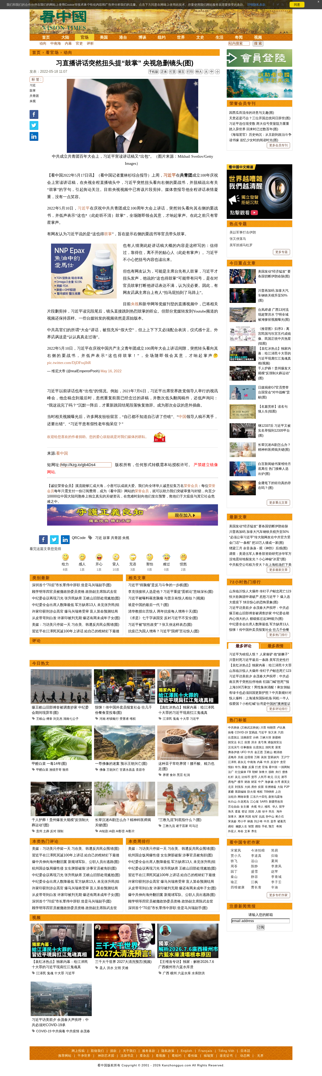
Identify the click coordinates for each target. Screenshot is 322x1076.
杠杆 (231, 777)
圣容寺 (140, 769)
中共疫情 (72, 1031)
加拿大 (263, 772)
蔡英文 (285, 781)
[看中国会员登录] (259, 58)
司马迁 (193, 826)
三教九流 (169, 826)
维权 (133, 718)
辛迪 (274, 887)
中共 (250, 752)
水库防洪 (198, 973)
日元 (277, 777)
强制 (60, 831)
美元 (238, 777)
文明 (117, 968)
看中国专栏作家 (245, 842)
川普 (263, 727)
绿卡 (265, 811)
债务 (285, 772)
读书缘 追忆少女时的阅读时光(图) (253, 140)
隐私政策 (168, 1050)
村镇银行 (112, 718)
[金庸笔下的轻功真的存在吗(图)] (243, 483)
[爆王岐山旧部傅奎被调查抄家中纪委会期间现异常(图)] (61, 672)
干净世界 (84, 1055)
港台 (123, 37)
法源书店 (127, 1055)
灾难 (125, 968)
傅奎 (49, 718)
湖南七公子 (71, 718)
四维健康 (238, 887)
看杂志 (145, 1055)
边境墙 (248, 757)
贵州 (39, 831)
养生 (254, 831)
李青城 (276, 877)
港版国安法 (275, 742)
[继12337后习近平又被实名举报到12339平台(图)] (243, 425)
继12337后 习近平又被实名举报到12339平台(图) (274, 430)
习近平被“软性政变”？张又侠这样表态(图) (160, 624)
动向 (42, 43)
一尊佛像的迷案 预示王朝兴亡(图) (121, 763)
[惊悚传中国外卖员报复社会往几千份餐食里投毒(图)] (124, 672)
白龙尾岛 (243, 801)
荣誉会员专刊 (243, 103)
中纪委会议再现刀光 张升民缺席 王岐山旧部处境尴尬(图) (76, 598)
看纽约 (177, 1055)
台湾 (277, 781)
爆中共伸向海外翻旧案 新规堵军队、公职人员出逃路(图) (75, 862)
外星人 (232, 831)
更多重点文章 (278, 502)
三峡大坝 (265, 737)
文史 (200, 37)
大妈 (247, 786)
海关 (231, 811)
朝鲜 (255, 772)
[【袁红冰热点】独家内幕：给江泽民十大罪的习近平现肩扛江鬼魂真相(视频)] (187, 672)
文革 (247, 831)
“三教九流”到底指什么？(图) (179, 820)
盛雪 (254, 871)
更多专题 (281, 252)
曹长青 (256, 887)
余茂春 (85, 1031)
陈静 (254, 866)
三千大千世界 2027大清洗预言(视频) (123, 962)
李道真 (256, 855)
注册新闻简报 (243, 906)
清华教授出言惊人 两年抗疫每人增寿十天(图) (163, 611)
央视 (33, 101)
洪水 (110, 968)
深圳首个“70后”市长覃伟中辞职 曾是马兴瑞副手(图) (71, 585)
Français (205, 1050)
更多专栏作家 (278, 895)
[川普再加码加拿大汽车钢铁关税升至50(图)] (243, 290)
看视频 (161, 1055)
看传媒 (193, 1055)
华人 (261, 806)
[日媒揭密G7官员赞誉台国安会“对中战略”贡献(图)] (243, 387)
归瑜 (274, 855)
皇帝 (273, 821)
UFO (243, 752)
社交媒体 (240, 772)
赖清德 (278, 752)
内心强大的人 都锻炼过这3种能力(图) (256, 618)
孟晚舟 (232, 757)
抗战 (262, 816)
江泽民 (167, 718)
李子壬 (276, 882)
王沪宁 (285, 757)
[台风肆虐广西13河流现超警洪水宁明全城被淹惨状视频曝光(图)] (243, 309)
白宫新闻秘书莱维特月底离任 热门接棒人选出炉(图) (274, 469)
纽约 (162, 37)
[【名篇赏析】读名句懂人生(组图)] (243, 406)
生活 (219, 37)
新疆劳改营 (276, 801)
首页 (46, 37)
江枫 (254, 882)
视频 (258, 37)
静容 (254, 877)
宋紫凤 (236, 850)
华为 (238, 767)
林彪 (250, 821)
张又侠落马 (238, 239)
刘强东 (239, 786)
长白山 (232, 801)
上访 (278, 791)
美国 (104, 37)
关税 (240, 757)
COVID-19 (43, 1031)
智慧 (251, 826)
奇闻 (239, 37)
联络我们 (97, 1050)
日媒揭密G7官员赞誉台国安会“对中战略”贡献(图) (274, 392)
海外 (279, 811)
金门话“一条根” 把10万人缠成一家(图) (256, 542)
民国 (248, 816)
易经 (231, 826)
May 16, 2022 (111, 371)
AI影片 (130, 831)
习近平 (169, 175)
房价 (254, 786)
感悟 (258, 826)
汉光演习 (233, 747)
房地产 (232, 781)
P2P (287, 786)
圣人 (102, 968)
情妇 (231, 767)
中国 (182, 416)
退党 (278, 747)
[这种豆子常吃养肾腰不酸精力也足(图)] (187, 728)
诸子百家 (182, 826)
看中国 (65, 20)
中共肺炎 (233, 727)
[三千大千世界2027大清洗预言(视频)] (124, 926)
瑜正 (234, 882)
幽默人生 (241, 826)
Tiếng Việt (226, 1050)
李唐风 (276, 866)
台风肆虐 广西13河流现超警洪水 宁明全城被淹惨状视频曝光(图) (274, 314)
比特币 (246, 777)
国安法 (232, 742)
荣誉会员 (191, 486)
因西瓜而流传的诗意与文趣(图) (251, 112)
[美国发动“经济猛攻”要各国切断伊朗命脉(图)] (243, 271)
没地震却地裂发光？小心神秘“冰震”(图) (257, 559)
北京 (231, 786)
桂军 (255, 816)
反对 (53, 831)
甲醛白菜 (42, 769)
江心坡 (254, 801)
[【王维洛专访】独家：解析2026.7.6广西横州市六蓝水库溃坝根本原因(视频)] (187, 926)
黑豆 (180, 775)
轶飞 (234, 861)
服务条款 (148, 1050)
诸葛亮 (281, 821)
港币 (284, 777)
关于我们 (129, 1050)
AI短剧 (103, 831)
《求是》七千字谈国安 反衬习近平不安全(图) (163, 618)
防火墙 (251, 791)
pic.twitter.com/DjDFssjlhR (69, 362)
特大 (199, 71)
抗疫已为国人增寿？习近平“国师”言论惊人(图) (163, 631)
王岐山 (40, 718)
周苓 (234, 866)
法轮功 (232, 796)
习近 (33, 85)
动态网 (245, 1055)
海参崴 (269, 781)
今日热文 (41, 663)
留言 (181, 71)
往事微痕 (246, 747)
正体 (164, 71)
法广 (231, 772)
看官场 (52, 52)
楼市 (240, 781)
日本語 (245, 1050)
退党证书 (226, 1055)
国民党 (269, 747)
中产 (261, 781)
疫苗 (247, 742)
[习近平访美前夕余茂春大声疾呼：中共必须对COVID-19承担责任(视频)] (61, 984)
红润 (187, 775)
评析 (90, 43)
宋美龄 (232, 821)
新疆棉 (276, 737)
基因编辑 (240, 791)
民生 (272, 811)
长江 (240, 742)
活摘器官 (246, 737)
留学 (282, 806)
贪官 (283, 762)
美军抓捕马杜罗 (241, 245)
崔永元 (242, 762)
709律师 (269, 791)
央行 (278, 772)
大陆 (65, 37)
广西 (166, 973)
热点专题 (238, 224)
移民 (267, 806)
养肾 (166, 775)
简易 (274, 850)
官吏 (79, 43)
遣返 (238, 811)
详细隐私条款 (256, 4)
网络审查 (243, 796)
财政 (247, 781)
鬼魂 (176, 718)
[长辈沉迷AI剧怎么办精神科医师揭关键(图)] (124, 784)
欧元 (270, 777)
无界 (260, 1055)
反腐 (251, 767)
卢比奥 (281, 727)
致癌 (65, 769)
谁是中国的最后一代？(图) (148, 605)
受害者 (124, 718)
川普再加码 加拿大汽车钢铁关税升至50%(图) (273, 295)
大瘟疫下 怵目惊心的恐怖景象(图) (253, 602)
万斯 (257, 757)
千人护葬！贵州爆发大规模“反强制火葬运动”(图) (274, 373)
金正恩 (258, 752)
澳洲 (241, 816)
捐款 (113, 1050)
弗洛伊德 (233, 752)
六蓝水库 (184, 973)
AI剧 (112, 831)
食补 (173, 775)
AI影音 (120, 831)
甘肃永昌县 (127, 769)
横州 (173, 973)
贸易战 (253, 732)
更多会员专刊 (278, 145)
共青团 (34, 96)
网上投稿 (78, 1050)
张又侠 (272, 732)
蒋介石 (280, 816)
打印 (190, 71)
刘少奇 (258, 821)
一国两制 (284, 767)
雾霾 (231, 791)
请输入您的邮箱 (260, 915)
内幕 (68, 43)
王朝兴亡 (112, 769)
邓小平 (242, 821)
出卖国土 (233, 737)
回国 (251, 811)
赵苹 (274, 871)
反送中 (275, 762)
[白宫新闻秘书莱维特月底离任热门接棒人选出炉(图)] (243, 464)
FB (249, 772)
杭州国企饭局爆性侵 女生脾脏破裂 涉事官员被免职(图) (74, 868)
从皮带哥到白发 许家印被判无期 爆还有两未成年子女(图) (76, 618)
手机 (264, 826)
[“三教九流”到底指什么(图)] (187, 784)
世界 (181, 37)
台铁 (256, 737)
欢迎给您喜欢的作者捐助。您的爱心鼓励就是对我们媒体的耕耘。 (98, 437)
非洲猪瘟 (270, 786)
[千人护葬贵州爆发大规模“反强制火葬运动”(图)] (61, 784)
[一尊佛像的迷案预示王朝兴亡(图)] (124, 728)
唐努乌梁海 (275, 796)
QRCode (79, 538)
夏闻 (274, 861)
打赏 (173, 71)
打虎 (258, 767)
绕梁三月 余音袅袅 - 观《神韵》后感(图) (258, 548)
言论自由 (233, 806)
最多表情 (275, 646)
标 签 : (36, 79)
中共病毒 (58, 1031)
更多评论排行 (278, 709)
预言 (272, 826)
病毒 (231, 732)
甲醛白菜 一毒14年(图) (49, 763)
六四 (280, 732)
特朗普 (271, 727)
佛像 (102, 769)
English (186, 1050)
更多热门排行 (278, 635)
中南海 (55, 43)
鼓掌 (33, 90)
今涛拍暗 (258, 850)
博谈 (142, 37)
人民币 (262, 777)
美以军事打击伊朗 (243, 232)
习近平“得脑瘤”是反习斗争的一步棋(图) (158, 585)
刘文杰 (57, 718)
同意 (297, 4)
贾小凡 (236, 855)
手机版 (153, 71)
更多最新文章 (278, 569)
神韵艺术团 (106, 1055)
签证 (244, 811)
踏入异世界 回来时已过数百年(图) (253, 129)
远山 (254, 861)
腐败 (244, 767)
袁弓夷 (262, 742)
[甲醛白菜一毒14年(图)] (61, 728)
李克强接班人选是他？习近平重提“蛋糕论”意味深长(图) (170, 591)
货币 (254, 777)
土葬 (46, 831)
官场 (84, 37)
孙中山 (270, 816)
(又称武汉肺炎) (250, 727)
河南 (102, 718)
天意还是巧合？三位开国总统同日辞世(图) (259, 118)
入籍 (258, 811)
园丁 (234, 871)
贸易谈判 (274, 757)
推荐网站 (64, 1055)
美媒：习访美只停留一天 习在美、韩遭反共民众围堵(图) (75, 624)
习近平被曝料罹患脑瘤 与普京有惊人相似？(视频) (166, 598)
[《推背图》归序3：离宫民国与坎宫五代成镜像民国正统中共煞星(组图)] (243, 329)
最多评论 (243, 646)
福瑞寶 (209, 1055)
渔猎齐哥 (55, 769)
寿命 (240, 831)
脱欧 (271, 772)
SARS (264, 801)
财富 (254, 781)
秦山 (234, 877)
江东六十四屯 (258, 796)
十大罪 (184, 718)
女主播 (245, 806)
